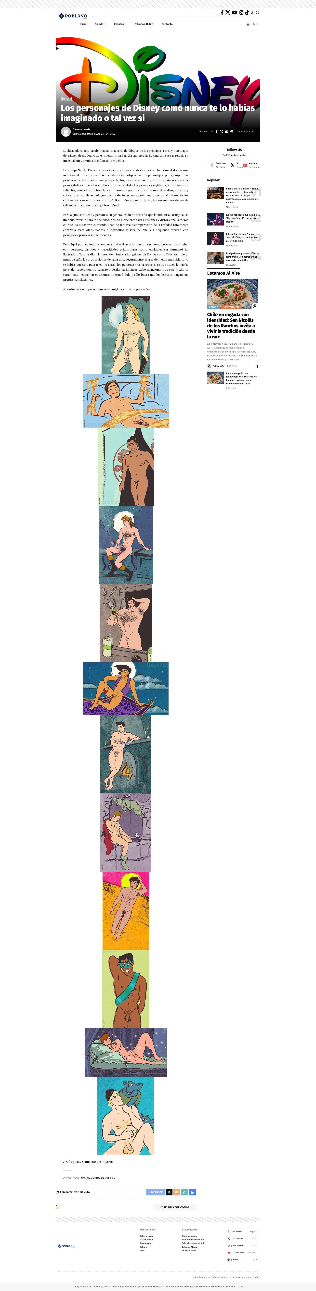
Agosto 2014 (93, 1178)
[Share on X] (221, 131)
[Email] (226, 131)
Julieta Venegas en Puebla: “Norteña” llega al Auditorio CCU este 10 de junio (243, 237)
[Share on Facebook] (216, 131)
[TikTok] (247, 12)
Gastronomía (231, 307)
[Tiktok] (242, 1260)
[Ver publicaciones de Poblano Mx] (209, 366)
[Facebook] (222, 12)
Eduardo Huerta (81, 129)
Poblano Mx (218, 366)
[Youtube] (249, 165)
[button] (231, 131)
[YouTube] (234, 12)
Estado (213, 307)
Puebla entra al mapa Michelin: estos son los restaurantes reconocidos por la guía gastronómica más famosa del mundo (242, 195)
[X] (227, 12)
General (66, 98)
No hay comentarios (176, 1207)
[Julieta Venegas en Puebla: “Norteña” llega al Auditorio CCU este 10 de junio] (215, 238)
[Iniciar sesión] (252, 12)
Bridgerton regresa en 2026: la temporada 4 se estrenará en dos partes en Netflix (242, 257)
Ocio (112, 1178)
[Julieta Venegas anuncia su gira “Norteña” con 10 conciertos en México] (215, 219)
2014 (83, 1178)
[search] (257, 12)
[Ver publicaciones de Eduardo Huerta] (66, 132)
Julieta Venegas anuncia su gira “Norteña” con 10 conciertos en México (243, 218)
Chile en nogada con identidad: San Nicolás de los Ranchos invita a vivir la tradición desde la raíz (231, 325)
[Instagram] (241, 12)
